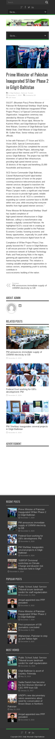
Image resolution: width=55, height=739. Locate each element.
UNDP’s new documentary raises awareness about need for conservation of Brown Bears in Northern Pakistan (26, 701)
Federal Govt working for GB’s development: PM (21, 390)
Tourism (30, 93)
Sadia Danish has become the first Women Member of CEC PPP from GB (32, 685)
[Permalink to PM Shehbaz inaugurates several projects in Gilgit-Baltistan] (27, 423)
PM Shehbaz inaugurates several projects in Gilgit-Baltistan (31, 550)
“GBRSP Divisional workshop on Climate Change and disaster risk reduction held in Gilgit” (30, 564)
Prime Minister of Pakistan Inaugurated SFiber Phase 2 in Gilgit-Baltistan (32, 512)
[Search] (46, 2)
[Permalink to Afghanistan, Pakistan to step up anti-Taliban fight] (12, 643)
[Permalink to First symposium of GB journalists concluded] (12, 632)
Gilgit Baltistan (15, 93)
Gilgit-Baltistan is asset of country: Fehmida (31, 672)
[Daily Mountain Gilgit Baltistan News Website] (27, 24)
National (24, 93)
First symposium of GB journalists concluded (30, 626)
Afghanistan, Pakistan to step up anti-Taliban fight (32, 637)
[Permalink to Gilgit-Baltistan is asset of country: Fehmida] (12, 678)
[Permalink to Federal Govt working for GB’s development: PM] (27, 385)
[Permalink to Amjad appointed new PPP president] (12, 607)
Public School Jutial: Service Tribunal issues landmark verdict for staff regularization (32, 589)
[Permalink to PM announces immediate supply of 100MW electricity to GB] (27, 348)
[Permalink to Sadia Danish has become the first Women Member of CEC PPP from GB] (12, 689)
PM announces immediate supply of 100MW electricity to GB (29, 285)
